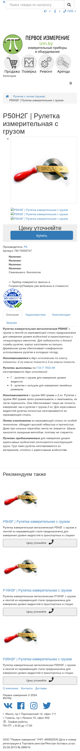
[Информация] (56, 11)
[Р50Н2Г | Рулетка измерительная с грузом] (44, 170)
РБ (25, 247)
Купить (41, 235)
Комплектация (61, 314)
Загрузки (11, 322)
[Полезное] (47, 11)
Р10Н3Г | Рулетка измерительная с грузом (37, 590)
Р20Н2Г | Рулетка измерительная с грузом (37, 658)
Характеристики (35, 314)
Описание (12, 314)
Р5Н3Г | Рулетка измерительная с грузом (36, 521)
